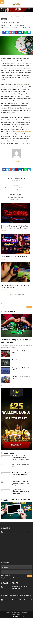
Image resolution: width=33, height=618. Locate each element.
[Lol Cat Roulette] (16, 2)
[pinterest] (16, 32)
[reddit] (13, 32)
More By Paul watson (15, 197)
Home (2, 16)
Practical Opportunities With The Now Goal (16, 187)
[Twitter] (13, 616)
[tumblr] (22, 32)
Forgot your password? (7, 578)
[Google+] (16, 616)
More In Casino (16, 199)
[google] (10, 32)
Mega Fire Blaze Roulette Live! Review (14, 256)
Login (29, 576)
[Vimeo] (22, 616)
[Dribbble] (19, 616)
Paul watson (5, 25)
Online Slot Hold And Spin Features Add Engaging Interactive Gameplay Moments (15, 227)
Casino (7, 16)
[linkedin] (19, 32)
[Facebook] (10, 616)
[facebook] (4, 32)
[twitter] (7, 32)
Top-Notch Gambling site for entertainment (16, 178)
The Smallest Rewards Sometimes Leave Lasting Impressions (15, 286)
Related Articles (16, 195)
